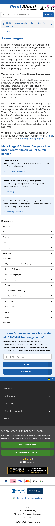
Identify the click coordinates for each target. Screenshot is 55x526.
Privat (26, 364)
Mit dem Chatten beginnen (14, 171)
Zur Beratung (8, 191)
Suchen (48, 14)
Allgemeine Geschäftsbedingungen (27, 514)
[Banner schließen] (51, 24)
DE (53, 378)
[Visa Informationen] (20, 481)
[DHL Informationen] (49, 481)
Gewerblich (26, 371)
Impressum (27, 507)
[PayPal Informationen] (6, 481)
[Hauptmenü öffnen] (3, 8)
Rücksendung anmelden (13, 212)
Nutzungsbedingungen (31, 138)
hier (51, 135)
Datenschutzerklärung (27, 510)
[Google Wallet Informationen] (42, 481)
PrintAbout (7, 31)
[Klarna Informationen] (13, 481)
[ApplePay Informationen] (35, 481)
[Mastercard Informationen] (27, 481)
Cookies (27, 517)
